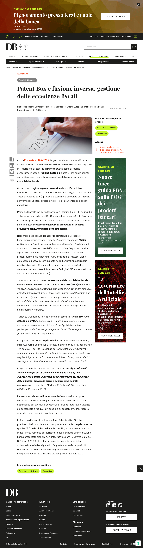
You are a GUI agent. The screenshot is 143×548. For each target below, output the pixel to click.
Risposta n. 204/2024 (36, 160)
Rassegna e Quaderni (48, 533)
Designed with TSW (128, 544)
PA (133, 56)
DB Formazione (31, 36)
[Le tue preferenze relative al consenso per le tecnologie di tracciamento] (138, 543)
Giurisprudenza (103, 62)
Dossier (42, 529)
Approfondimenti (36, 62)
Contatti (63, 544)
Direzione (94, 36)
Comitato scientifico (110, 36)
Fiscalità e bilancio (14, 529)
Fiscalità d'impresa (29, 67)
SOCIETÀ (79, 56)
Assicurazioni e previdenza (17, 520)
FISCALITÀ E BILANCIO (99, 56)
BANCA (12, 56)
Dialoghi (59, 62)
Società (9, 524)
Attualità (13, 62)
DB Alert (45, 36)
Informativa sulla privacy (84, 544)
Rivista (81, 62)
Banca (8, 511)
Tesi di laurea (45, 537)
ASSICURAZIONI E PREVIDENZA (57, 56)
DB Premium (58, 36)
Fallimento (10, 533)
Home (8, 67)
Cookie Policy (107, 544)
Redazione (126, 36)
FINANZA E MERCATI (29, 56)
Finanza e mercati (13, 515)
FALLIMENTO (120, 56)
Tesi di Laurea (128, 62)
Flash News (16, 67)
